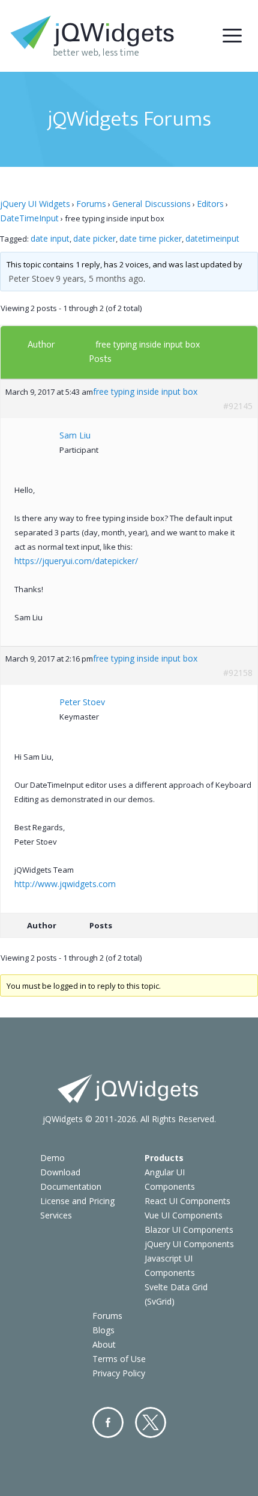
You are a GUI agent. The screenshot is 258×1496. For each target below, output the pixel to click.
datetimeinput (212, 238)
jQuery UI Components (189, 1244)
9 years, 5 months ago (99, 278)
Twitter (150, 1422)
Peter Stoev (31, 278)
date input (50, 238)
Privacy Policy (118, 1373)
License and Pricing (77, 1200)
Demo (52, 1157)
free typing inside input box (147, 344)
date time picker (150, 238)
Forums (91, 203)
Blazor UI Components (189, 1229)
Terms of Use (119, 1358)
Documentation (70, 1186)
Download (60, 1172)
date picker (94, 238)
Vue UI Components (184, 1215)
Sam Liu (75, 435)
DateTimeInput (29, 218)
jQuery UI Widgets (35, 203)
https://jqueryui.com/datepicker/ (76, 560)
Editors (210, 203)
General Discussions (151, 203)
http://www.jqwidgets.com (65, 883)
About (104, 1344)
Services (56, 1215)
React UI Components (187, 1200)
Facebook (108, 1422)
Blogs (103, 1330)
